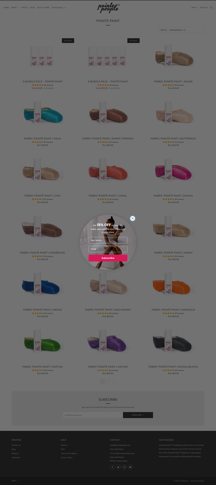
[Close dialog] (132, 218)
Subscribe (108, 258)
